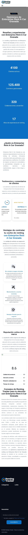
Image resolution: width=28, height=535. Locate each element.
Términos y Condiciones (18, 500)
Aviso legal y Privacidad (18, 495)
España (4, 491)
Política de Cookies (20, 503)
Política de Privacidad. (19, 518)
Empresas (14, 13)
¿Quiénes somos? (20, 488)
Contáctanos (18, 491)
